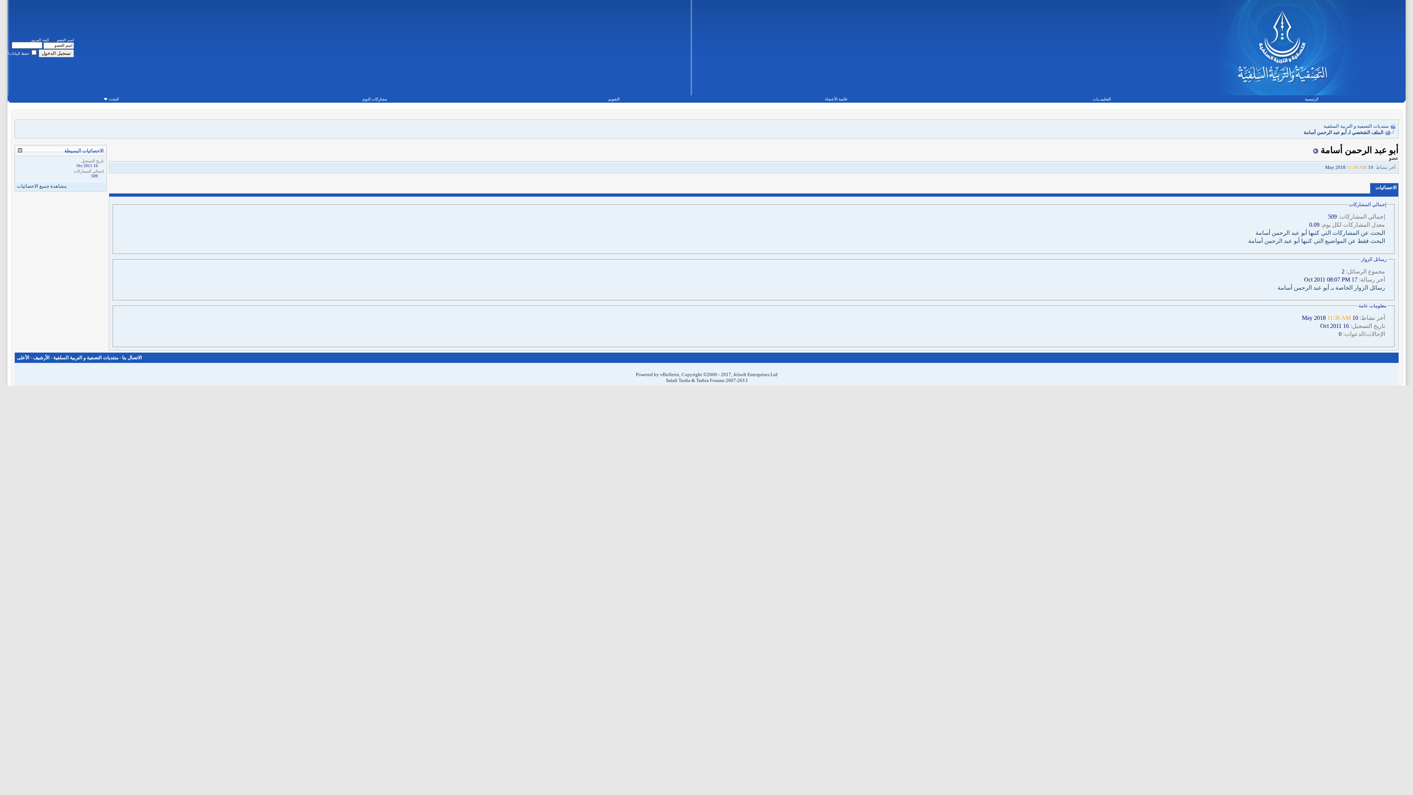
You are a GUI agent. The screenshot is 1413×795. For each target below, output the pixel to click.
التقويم (614, 99)
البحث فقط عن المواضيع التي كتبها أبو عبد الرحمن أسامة (1316, 241)
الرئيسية (1311, 99)
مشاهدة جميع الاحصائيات (42, 186)
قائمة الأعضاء (836, 99)
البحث (114, 99)
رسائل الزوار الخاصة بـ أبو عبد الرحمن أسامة (1331, 288)
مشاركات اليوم (374, 99)
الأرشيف (41, 357)
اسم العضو (65, 40)
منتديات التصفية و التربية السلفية (1356, 126)
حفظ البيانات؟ (18, 54)
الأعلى (23, 357)
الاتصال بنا (132, 357)
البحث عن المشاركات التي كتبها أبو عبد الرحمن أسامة (1320, 233)
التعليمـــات (1102, 99)
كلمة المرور (40, 40)
